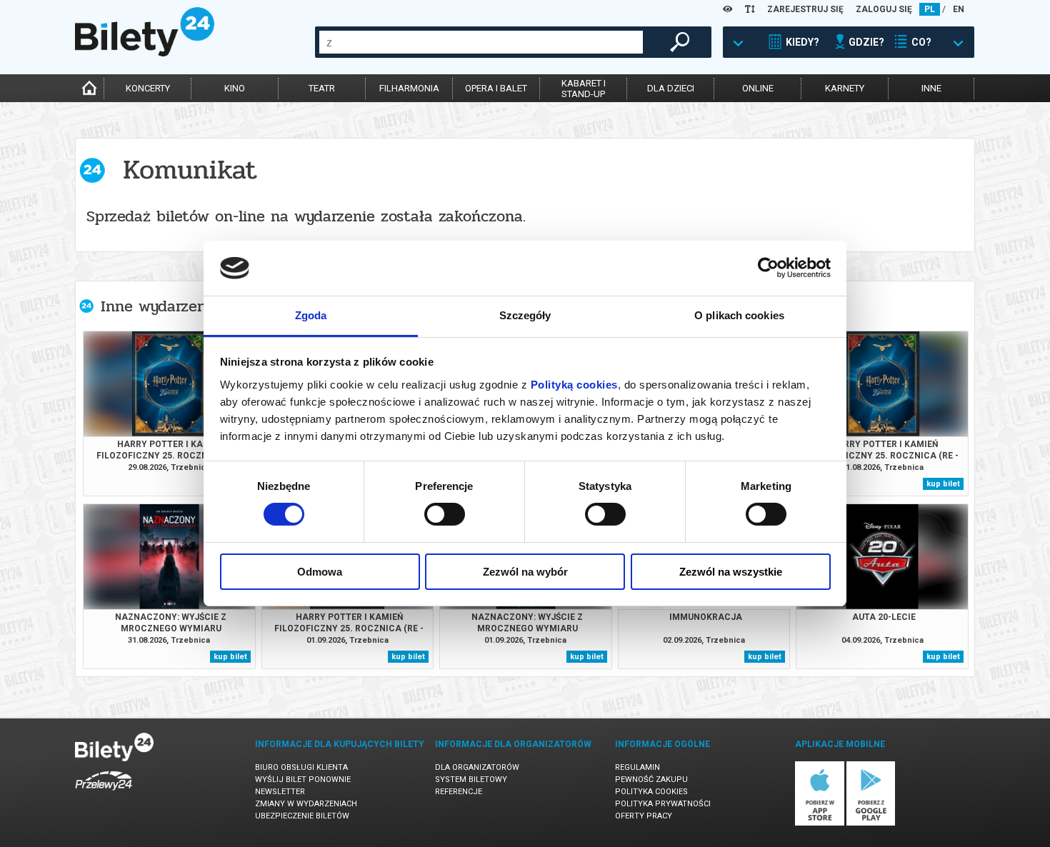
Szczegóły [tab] (525, 315)
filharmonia (409, 88)
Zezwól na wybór (525, 572)
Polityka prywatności (663, 803)
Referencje (458, 791)
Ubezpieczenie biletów (302, 816)
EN (958, 9)
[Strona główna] (144, 53)
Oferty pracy (643, 816)
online (758, 88)
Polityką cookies (574, 385)
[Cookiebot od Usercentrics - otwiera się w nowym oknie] (768, 268)
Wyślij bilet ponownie (303, 779)
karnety (844, 88)
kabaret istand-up (583, 88)
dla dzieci (670, 88)
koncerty (148, 88)
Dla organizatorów (477, 767)
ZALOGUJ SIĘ (884, 9)
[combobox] (481, 42)
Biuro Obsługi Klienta (301, 767)
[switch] (444, 514)
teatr (322, 88)
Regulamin (637, 767)
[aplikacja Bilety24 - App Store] (819, 823)
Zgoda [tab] (311, 315)
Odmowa (319, 572)
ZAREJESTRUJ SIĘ (805, 9)
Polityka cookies (651, 791)
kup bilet (943, 483)
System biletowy (471, 779)
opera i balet (496, 88)
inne (931, 88)
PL (929, 9)
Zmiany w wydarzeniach (306, 803)
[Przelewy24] (103, 793)
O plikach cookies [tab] (739, 315)
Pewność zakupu (651, 779)
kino (234, 88)
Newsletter (280, 791)
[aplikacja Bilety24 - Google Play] (871, 823)
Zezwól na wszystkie (730, 572)
